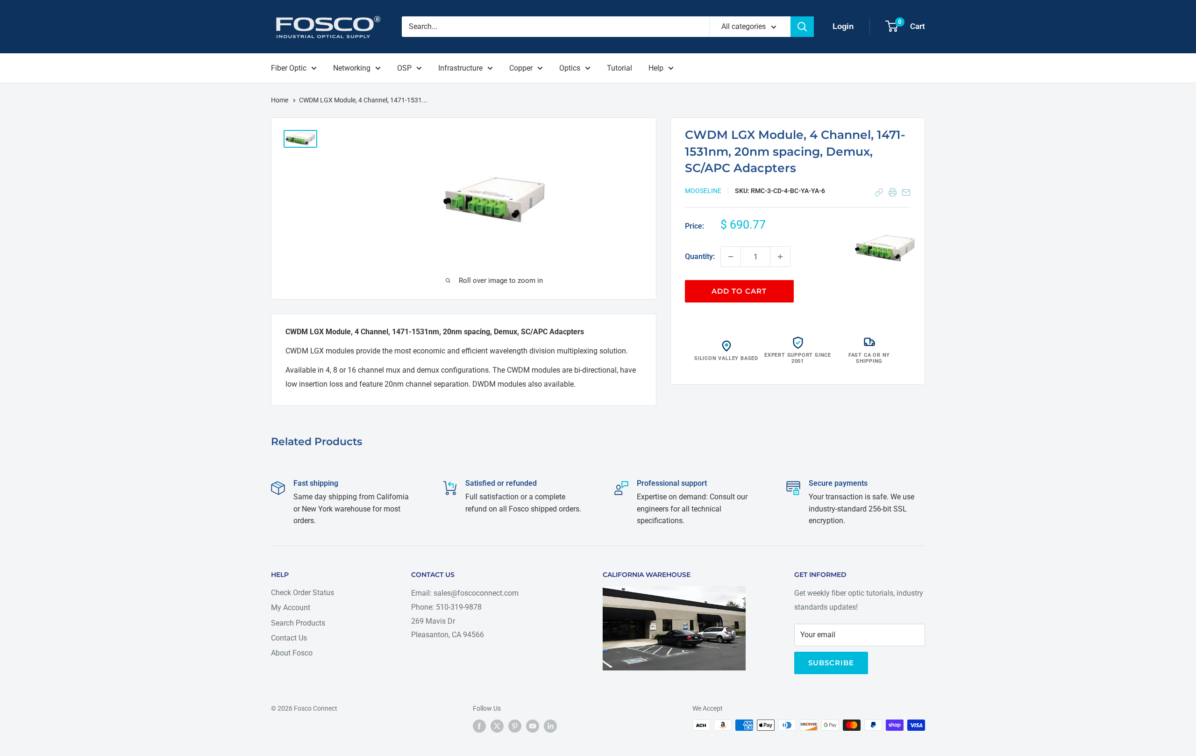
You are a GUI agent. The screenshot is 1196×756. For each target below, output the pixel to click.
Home (280, 100)
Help (655, 68)
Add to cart (739, 291)
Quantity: (700, 256)
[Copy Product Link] (879, 192)
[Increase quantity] (780, 256)
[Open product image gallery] (884, 248)
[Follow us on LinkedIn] (550, 726)
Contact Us (289, 638)
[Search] (802, 26)
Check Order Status (302, 592)
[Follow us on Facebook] (479, 726)
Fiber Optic (288, 68)
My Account (290, 607)
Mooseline (703, 190)
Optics (569, 68)
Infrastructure (460, 68)
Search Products (298, 623)
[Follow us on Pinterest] (514, 726)
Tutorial (619, 68)
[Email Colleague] (906, 192)
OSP (404, 68)
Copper (521, 68)
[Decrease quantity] (730, 256)
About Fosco (292, 652)
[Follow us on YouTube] (532, 726)
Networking (351, 68)
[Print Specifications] (892, 192)
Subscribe (831, 662)
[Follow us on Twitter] (497, 726)
